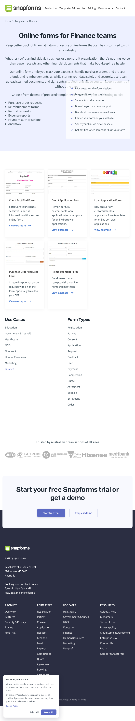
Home (8, 21)
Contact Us (106, 643)
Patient (72, 333)
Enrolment (74, 398)
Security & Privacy (15, 622)
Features (10, 617)
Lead (70, 363)
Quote (71, 381)
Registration (75, 327)
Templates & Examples (72, 8)
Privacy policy (108, 627)
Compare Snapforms (112, 653)
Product (49, 8)
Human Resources (15, 357)
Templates (20, 21)
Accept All (48, 712)
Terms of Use (107, 622)
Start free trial (51, 513)
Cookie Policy (12, 706)
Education (11, 327)
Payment (73, 369)
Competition (75, 375)
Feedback (73, 357)
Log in (103, 648)
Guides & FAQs (108, 611)
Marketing (11, 363)
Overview (10, 611)
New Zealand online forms (20, 592)
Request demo (83, 513)
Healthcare (11, 339)
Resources (104, 8)
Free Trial (10, 632)
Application (74, 345)
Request (72, 351)
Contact (120, 8)
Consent (72, 339)
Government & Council (18, 333)
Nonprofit (10, 351)
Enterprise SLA (108, 638)
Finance (9, 369)
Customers (106, 617)
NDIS (8, 345)
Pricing (92, 8)
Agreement (74, 387)
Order (71, 404)
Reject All (34, 712)
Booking (72, 392)
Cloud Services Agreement (115, 632)
